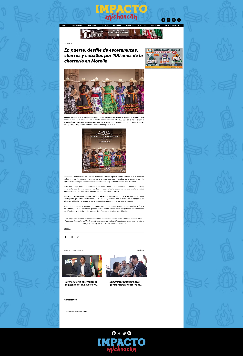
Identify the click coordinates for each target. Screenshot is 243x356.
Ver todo (140, 250)
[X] (119, 333)
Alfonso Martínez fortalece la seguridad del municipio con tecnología (81, 283)
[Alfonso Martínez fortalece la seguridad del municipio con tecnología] (82, 266)
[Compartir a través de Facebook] (65, 237)
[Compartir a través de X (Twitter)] (71, 237)
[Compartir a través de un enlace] (78, 237)
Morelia (67, 228)
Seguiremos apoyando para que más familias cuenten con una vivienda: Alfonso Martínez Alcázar (126, 283)
